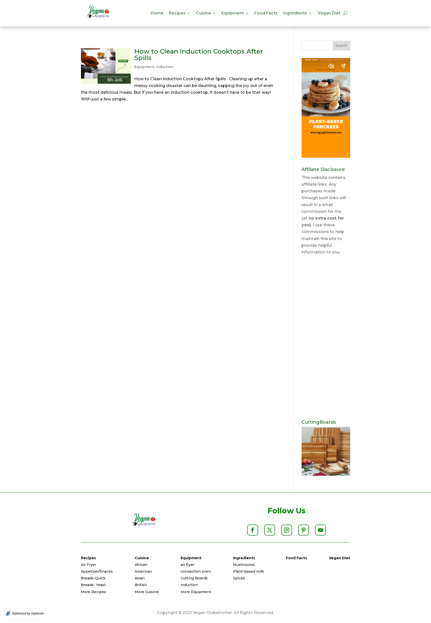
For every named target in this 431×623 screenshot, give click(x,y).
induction (164, 67)
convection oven (196, 571)
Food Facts (266, 13)
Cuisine (203, 13)
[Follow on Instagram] (286, 530)
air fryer (188, 564)
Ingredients (295, 13)
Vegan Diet (329, 13)
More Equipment (196, 592)
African (141, 564)
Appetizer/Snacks (97, 571)
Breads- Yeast (93, 585)
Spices (239, 578)
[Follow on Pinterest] (303, 530)
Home (157, 13)
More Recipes (93, 592)
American (143, 571)
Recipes (177, 13)
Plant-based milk (248, 571)
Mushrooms (244, 564)
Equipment (232, 13)
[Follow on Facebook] (252, 530)
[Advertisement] (326, 337)
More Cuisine (147, 592)
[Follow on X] (269, 530)
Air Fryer (88, 564)
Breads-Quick (93, 578)
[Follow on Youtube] (320, 530)
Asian (140, 578)
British (141, 585)
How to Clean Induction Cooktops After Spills (198, 54)
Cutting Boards (194, 578)
